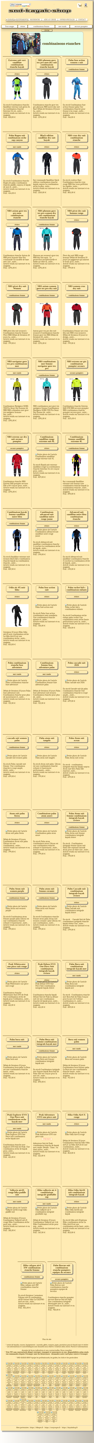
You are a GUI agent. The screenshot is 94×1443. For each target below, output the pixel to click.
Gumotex (30, 1385)
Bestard (36, 1373)
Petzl (71, 1397)
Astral (22, 1373)
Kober (71, 1385)
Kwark (77, 1385)
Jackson (64, 1385)
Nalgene (23, 1397)
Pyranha (85, 1397)
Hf (43, 1385)
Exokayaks (9, 1385)
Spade (43, 1410)
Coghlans (50, 1373)
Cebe (43, 1373)
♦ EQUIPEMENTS (21, 20)
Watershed (77, 1410)
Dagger (64, 1373)
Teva (57, 1410)
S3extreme (9, 1410)
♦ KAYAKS (10, 20)
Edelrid (77, 1373)
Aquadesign (16, 1373)
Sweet (50, 1410)
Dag (57, 1373)
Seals (29, 1410)
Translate (20, 6)
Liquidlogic (16, 1397)
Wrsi (47, 1422)
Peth (64, 1397)
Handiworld (36, 1385)
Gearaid (23, 1385)
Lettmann (9, 1397)
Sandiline (16, 1410)
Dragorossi (70, 1373)
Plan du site (46, 1339)
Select (36, 1410)
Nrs (36, 1397)
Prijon (77, 1397)
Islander (57, 1385)
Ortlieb (43, 1397)
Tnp (64, 1410)
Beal (30, 1373)
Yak (54, 1422)
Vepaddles (71, 1410)
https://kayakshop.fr (70, 1428)
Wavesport (84, 1410)
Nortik (29, 1397)
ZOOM (46, 30)
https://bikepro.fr (36, 1428)
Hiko (50, 1385)
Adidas (9, 1373)
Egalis (84, 1373)
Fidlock (16, 1385)
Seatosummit (23, 1410)
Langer (84, 1385)
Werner (40, 1422)
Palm (50, 1397)
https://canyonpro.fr (52, 1428)
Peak (57, 1397)
